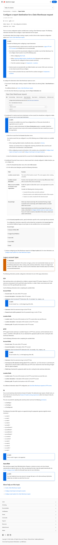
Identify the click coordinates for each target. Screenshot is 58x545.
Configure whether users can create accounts (42, 210)
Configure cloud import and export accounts (15, 491)
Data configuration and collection (20, 24)
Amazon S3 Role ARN (13, 229)
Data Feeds (22, 55)
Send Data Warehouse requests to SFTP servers (41, 385)
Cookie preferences (39, 539)
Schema (43, 143)
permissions (43, 399)
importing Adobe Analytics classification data (24, 58)
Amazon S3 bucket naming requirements (29, 395)
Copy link (12, 20)
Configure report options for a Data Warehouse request (17, 252)
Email (9, 245)
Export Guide (21, 11)
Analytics (14, 11)
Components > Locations (32, 63)
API (11, 24)
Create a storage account (9, 470)
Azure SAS (10, 237)
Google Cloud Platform (13, 233)
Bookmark (6, 20)
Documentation (6, 11)
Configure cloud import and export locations (34, 152)
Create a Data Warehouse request (17, 37)
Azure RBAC (11, 241)
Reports (8, 24)
